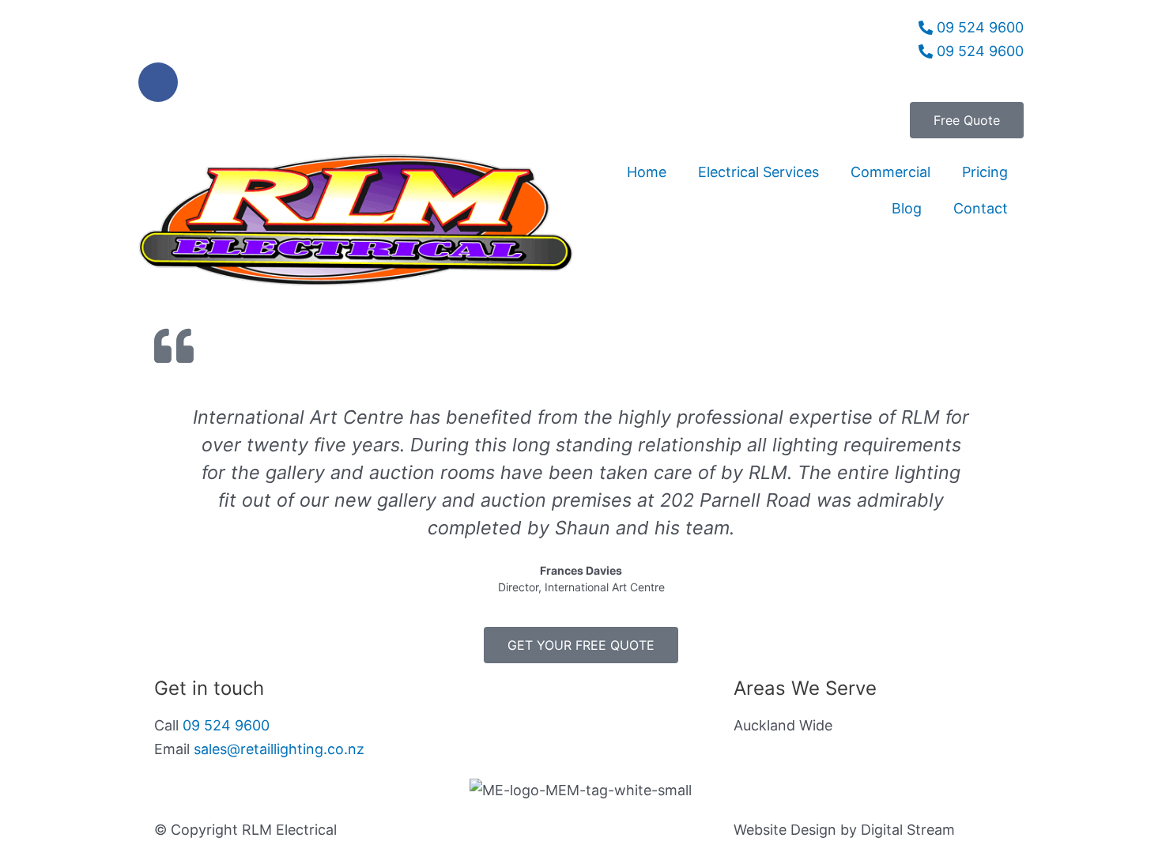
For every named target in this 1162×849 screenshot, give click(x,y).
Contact (980, 208)
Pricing (985, 172)
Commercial (890, 172)
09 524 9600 (226, 725)
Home (646, 172)
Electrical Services (758, 172)
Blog (907, 208)
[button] (169, 499)
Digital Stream (908, 829)
